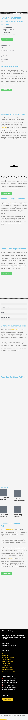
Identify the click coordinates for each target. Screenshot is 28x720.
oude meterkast (14, 329)
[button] (14, 9)
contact (10, 558)
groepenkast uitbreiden (10, 529)
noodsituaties (4, 127)
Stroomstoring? (8, 631)
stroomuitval (14, 253)
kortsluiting (8, 202)
